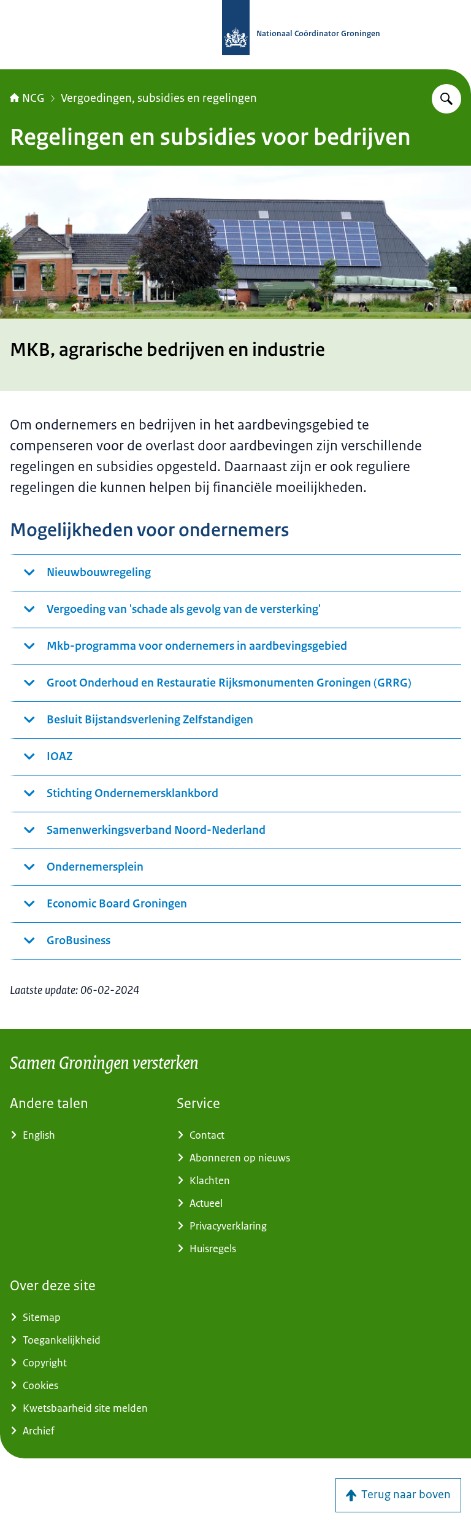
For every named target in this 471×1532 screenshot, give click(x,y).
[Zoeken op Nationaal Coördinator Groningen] (446, 99)
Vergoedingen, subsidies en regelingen (159, 98)
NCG (33, 98)
